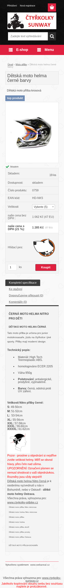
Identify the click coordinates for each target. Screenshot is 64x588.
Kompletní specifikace (23, 282)
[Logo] (31, 21)
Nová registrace (27, 5)
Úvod (10, 64)
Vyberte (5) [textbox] (40, 206)
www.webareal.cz (40, 564)
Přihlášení (12, 5)
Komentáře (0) (18, 301)
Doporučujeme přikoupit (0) (26, 295)
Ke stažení (15, 289)
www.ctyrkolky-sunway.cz (43, 579)
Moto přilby (21, 64)
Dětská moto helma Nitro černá (26, 481)
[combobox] (43, 206)
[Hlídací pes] (44, 247)
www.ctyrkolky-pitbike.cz (22, 502)
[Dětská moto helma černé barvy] (32, 103)
